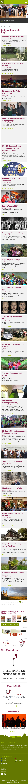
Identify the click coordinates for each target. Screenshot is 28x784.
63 (2, 604)
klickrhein (3, 780)
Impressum (3, 769)
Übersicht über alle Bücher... (9, 624)
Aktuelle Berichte (8, 742)
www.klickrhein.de (17, 782)
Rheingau (2, 2)
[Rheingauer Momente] (9, 621)
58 (15, 602)
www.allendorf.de (5, 21)
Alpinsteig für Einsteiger (11, 260)
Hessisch (18, 762)
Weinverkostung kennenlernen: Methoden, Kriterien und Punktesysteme (14, 747)
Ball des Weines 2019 (10, 206)
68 (13, 604)
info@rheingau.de (10, 782)
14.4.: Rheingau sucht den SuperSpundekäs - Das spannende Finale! (11, 148)
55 (8, 602)
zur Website (12, 680)
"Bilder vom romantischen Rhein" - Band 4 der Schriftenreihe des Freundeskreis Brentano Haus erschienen (14, 745)
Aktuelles (3, 26)
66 (8, 604)
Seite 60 (8, 26)
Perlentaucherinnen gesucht (13, 37)
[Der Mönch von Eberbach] (3, 621)
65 (6, 604)
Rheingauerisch (19, 760)
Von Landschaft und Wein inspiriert (8, 749)
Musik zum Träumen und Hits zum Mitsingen (10, 751)
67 (11, 604)
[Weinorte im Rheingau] (14, 621)
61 (22, 602)
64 (4, 604)
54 (6, 602)
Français (4, 760)
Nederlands (18, 758)
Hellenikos (5, 763)
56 (11, 602)
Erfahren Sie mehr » (5, 23)
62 (24, 602)
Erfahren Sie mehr (6, 45)
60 (20, 602)
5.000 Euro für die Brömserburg (13, 461)
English (4, 758)
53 (4, 602)
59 (17, 602)
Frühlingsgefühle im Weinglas (13, 233)
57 (13, 602)
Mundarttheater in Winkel (12, 488)
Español (4, 762)
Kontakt (3, 768)
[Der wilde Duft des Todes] (19, 621)
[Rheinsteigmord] (25, 621)
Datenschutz (3, 771)
